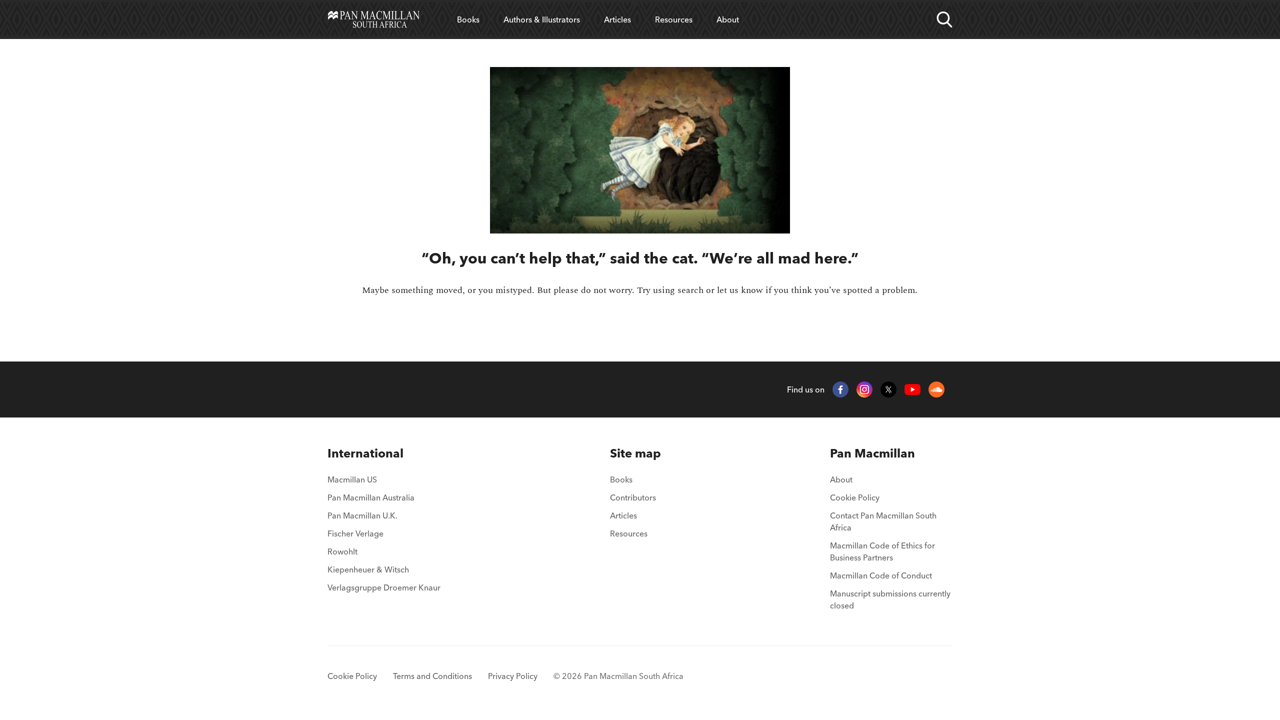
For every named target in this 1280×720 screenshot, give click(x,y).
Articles (617, 19)
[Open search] (944, 20)
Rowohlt (343, 551)
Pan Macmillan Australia (371, 497)
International (366, 453)
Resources (673, 19)
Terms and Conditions (432, 676)
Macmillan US (352, 479)
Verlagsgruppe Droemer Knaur (384, 587)
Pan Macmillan (872, 453)
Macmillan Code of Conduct (881, 575)
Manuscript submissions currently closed (890, 599)
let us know (740, 290)
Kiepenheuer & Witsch (368, 569)
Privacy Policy (513, 676)
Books (468, 19)
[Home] (374, 20)
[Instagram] (864, 390)
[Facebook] (840, 390)
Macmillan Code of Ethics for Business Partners (882, 551)
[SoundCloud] (936, 390)
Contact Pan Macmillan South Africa (883, 521)
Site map (635, 453)
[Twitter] (888, 390)
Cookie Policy (855, 497)
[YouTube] (912, 390)
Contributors (633, 497)
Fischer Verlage (356, 533)
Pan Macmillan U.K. (363, 515)
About (727, 19)
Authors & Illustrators (542, 19)
